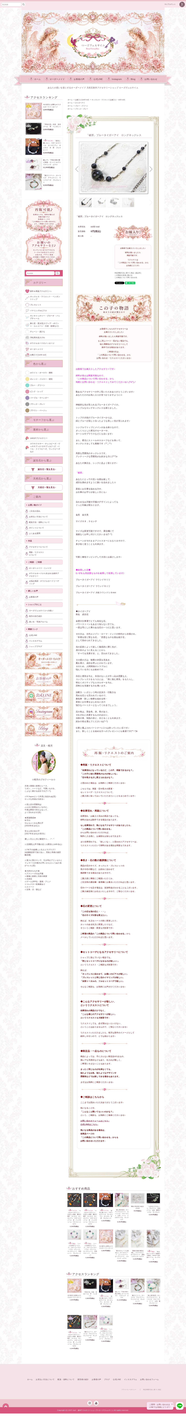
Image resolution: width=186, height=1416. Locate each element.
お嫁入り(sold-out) (82, 100)
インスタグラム (130, 1379)
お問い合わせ (150, 79)
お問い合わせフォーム (149, 1379)
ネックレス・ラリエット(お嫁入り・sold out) (108, 100)
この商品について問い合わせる (126, 277)
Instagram (117, 79)
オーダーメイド (57, 79)
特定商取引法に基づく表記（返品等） (128, 273)
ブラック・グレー (81, 109)
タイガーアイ (80, 103)
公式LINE (98, 79)
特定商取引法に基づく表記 (152, 1389)
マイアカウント (170, 4)
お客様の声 (79, 79)
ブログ (107, 1379)
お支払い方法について (45, 1379)
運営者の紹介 (83, 1379)
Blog (133, 79)
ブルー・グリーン (81, 106)
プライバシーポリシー (128, 1389)
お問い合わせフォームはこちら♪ (95, 1121)
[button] (77, 169)
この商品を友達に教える (123, 275)
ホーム (37, 79)
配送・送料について (66, 1379)
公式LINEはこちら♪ (89, 1124)
